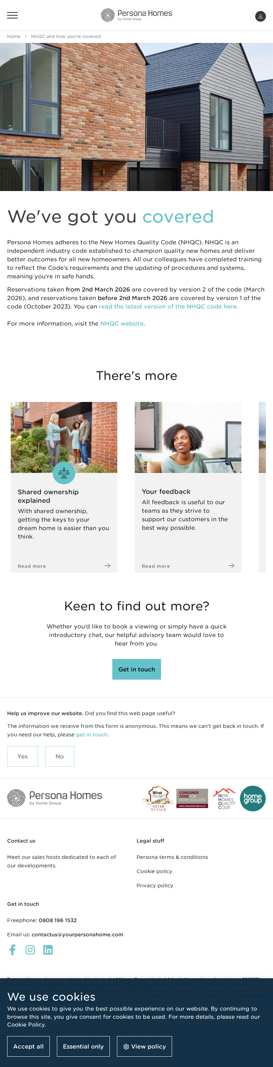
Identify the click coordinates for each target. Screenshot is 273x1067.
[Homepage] (136, 15)
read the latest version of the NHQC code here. (169, 306)
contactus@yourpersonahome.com (77, 934)
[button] (260, 16)
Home (14, 36)
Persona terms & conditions (172, 857)
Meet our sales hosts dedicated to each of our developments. (61, 861)
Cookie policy (154, 871)
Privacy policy (154, 885)
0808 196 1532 (58, 920)
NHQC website (122, 323)
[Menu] (12, 15)
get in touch (91, 734)
